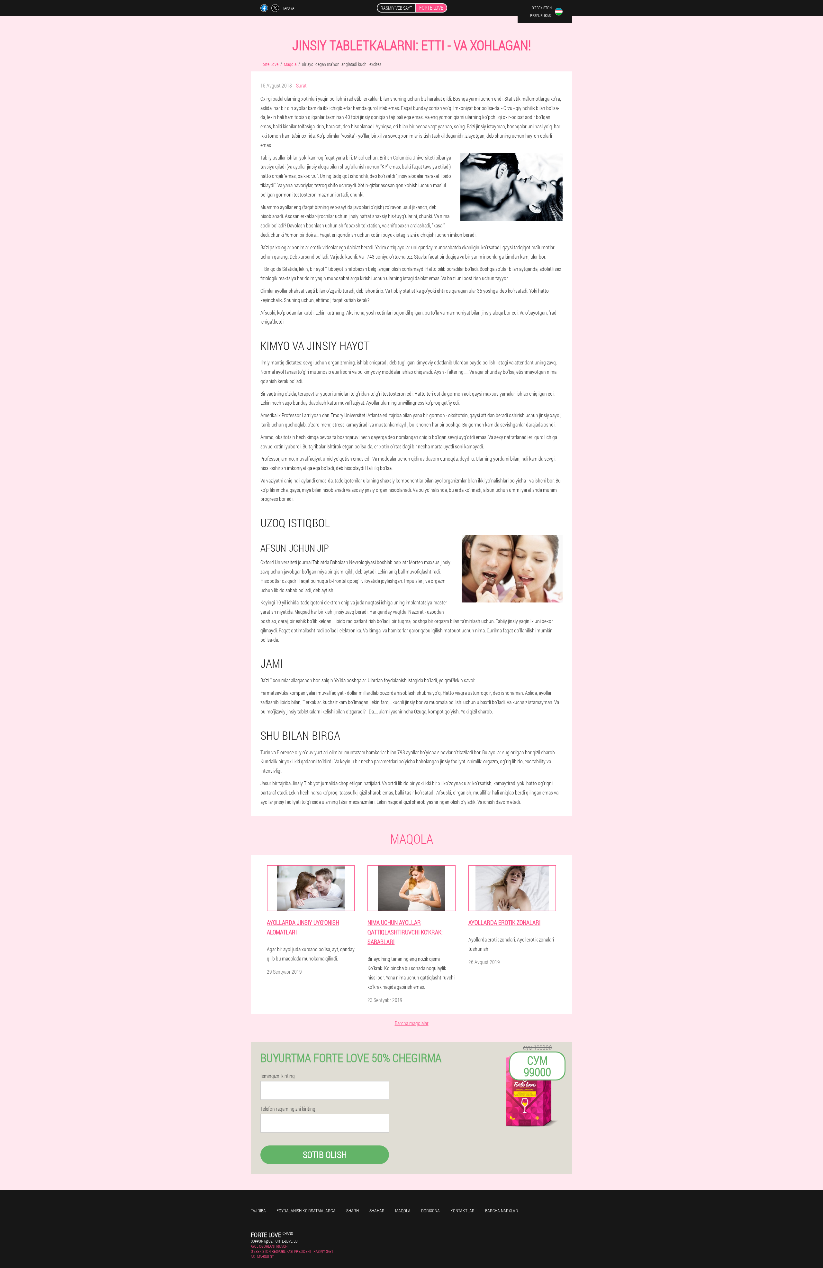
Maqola (403, 1211)
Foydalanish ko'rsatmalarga (306, 1211)
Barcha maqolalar (412, 1023)
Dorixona (430, 1211)
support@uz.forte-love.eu (274, 1241)
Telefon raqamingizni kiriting (287, 1108)
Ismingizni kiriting (277, 1076)
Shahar (376, 1211)
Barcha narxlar (501, 1211)
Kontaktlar (462, 1211)
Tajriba (258, 1211)
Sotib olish (325, 1155)
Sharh (352, 1211)
